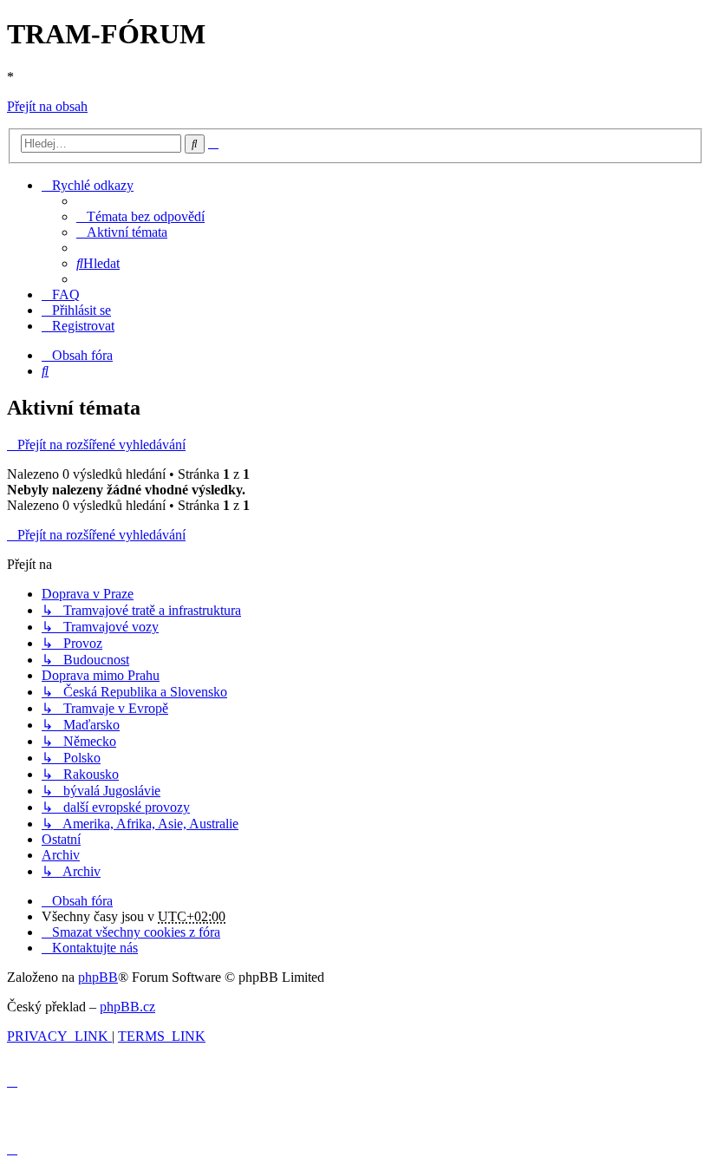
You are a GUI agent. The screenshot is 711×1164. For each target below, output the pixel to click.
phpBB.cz (127, 1006)
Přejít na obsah (47, 106)
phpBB (98, 977)
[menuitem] (140, 216)
